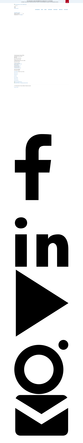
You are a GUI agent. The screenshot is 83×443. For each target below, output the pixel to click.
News (42, 9)
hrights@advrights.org (17, 67)
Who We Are (66, 9)
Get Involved (50, 9)
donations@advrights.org (18, 63)
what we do (16, 74)
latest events (16, 78)
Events (45, 9)
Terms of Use (16, 87)
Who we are (16, 73)
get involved (16, 77)
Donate (15, 8)
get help (15, 75)
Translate (21, 14)
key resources (16, 80)
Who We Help (55, 9)
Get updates (16, 71)
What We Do (61, 9)
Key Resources (37, 9)
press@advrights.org (17, 65)
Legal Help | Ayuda (17, 12)
